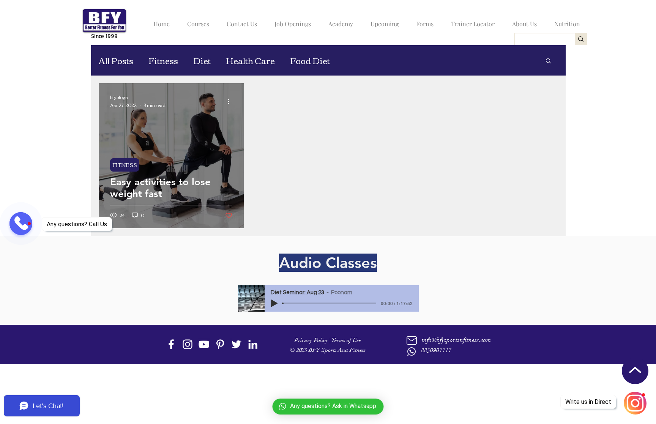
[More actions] (231, 101)
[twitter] (236, 344)
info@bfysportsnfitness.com (456, 340)
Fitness (163, 60)
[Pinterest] (220, 344)
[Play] (274, 303)
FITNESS (124, 165)
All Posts (116, 60)
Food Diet (310, 60)
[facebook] (171, 344)
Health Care (250, 60)
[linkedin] (252, 344)
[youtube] (203, 344)
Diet (202, 60)
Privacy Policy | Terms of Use (328, 340)
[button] (196, 20)
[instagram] (187, 344)
